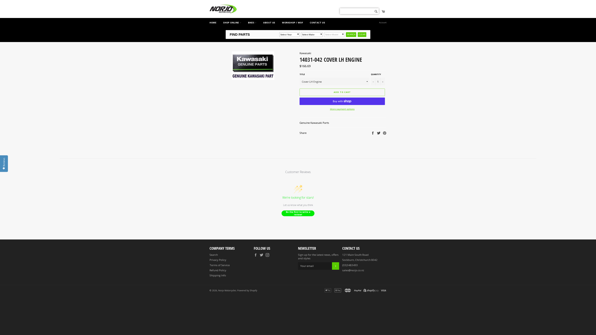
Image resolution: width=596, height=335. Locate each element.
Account (382, 22)
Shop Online (231, 22)
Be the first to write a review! (298, 213)
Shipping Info (218, 275)
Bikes (251, 22)
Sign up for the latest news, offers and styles (318, 256)
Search (214, 255)
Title (302, 74)
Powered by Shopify (247, 290)
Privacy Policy (218, 260)
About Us (269, 22)
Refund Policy (218, 270)
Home (213, 22)
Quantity (376, 74)
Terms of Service (220, 265)
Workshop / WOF (292, 22)
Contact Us (317, 22)
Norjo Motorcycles (227, 290)
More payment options (342, 109)
